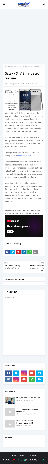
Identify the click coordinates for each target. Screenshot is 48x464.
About (22, 455)
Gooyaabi (41, 460)
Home (7, 66)
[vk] (8, 379)
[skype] (39, 373)
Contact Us (32, 455)
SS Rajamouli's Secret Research (28, 398)
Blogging (21, 460)
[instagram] (24, 373)
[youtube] (32, 373)
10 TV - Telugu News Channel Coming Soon (27, 410)
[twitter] (16, 373)
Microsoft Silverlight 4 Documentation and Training (27, 422)
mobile (12, 66)
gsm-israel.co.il (24, 156)
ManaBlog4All (11, 84)
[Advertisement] (24, 36)
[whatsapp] (32, 379)
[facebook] (8, 373)
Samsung (17, 244)
